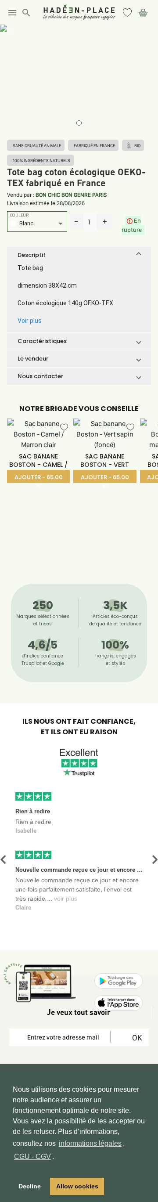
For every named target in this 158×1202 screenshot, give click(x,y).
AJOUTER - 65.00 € (38, 478)
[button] (79, 255)
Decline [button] (29, 1186)
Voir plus (30, 320)
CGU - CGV (32, 1156)
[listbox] (37, 224)
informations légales (90, 1143)
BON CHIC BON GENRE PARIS (71, 194)
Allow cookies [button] (77, 1186)
